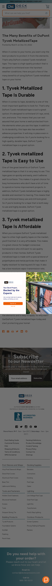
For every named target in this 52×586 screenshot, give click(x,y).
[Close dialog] (50, 273)
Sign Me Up (13, 303)
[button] (45, 579)
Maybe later (13, 306)
